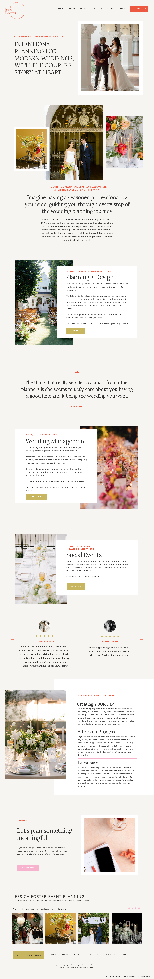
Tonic (147, 976)
